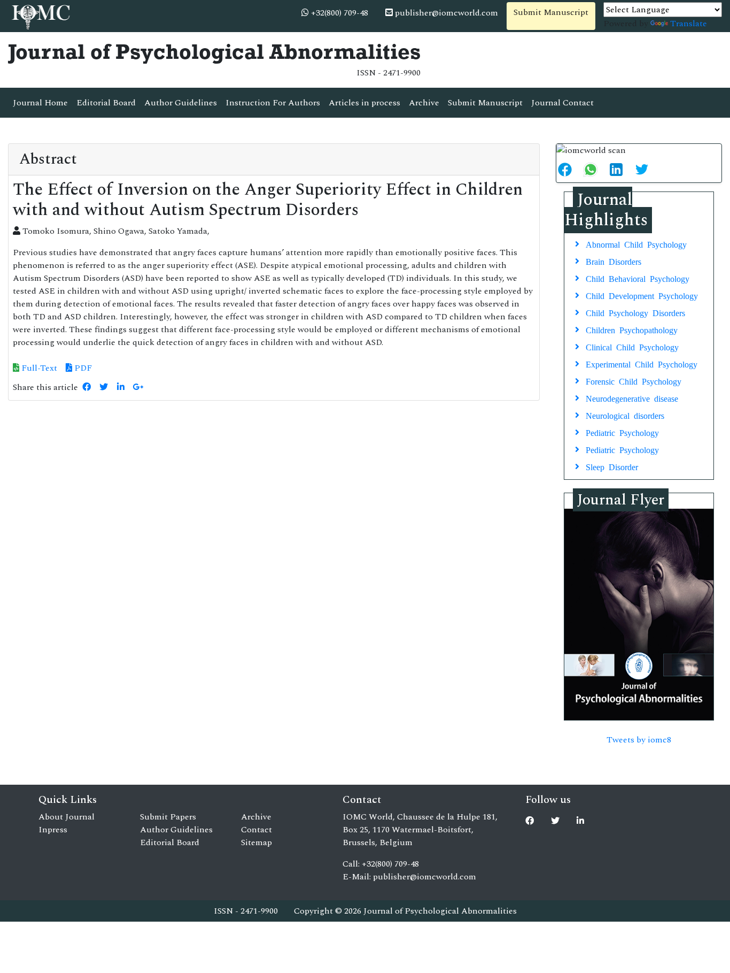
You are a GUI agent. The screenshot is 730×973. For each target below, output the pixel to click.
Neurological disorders (625, 415)
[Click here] (86, 387)
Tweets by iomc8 (639, 739)
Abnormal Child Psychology (636, 244)
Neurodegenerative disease (632, 398)
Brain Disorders (613, 261)
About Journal (66, 816)
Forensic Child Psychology (633, 381)
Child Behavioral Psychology (637, 278)
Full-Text (38, 368)
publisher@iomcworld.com (445, 12)
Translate (688, 23)
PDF (82, 368)
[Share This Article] (569, 169)
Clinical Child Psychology (632, 346)
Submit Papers (168, 816)
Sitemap (256, 842)
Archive (424, 102)
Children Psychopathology (632, 329)
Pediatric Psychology (622, 432)
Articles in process (364, 102)
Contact (256, 829)
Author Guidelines (180, 102)
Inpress (52, 829)
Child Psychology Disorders (635, 312)
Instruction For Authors (273, 102)
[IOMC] (40, 15)
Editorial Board (106, 102)
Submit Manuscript (551, 12)
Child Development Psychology (642, 295)
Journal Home (40, 102)
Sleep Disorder (612, 466)
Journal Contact (562, 102)
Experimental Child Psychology (641, 363)
